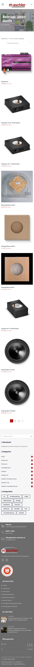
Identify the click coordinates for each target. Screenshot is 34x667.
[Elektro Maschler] (17, 4)
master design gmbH (9, 659)
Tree (26, 508)
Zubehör (3, 471)
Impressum (18, 662)
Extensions (4, 460)
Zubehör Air (4, 475)
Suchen (31, 436)
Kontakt (5, 585)
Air (4, 496)
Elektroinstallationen (8, 594)
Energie (18, 500)
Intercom (17, 504)
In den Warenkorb (17, 66)
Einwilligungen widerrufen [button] (10, 606)
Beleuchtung (7, 500)
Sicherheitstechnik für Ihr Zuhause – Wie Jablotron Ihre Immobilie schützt (20, 619)
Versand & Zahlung (6, 664)
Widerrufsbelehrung (19, 664)
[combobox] (19, 42)
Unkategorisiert (6, 467)
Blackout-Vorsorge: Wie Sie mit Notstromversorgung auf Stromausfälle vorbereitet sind (19, 630)
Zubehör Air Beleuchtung (8, 479)
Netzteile (17, 508)
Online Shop (6, 588)
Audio (3, 456)
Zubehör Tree (5, 482)
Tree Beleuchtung (8, 513)
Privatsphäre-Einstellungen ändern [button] (12, 603)
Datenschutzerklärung (7, 662)
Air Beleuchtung (15, 496)
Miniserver (4, 464)
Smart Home (6, 591)
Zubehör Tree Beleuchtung (9, 486)
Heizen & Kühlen (7, 600)
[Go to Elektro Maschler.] (1, 24)
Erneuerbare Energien (9, 597)
